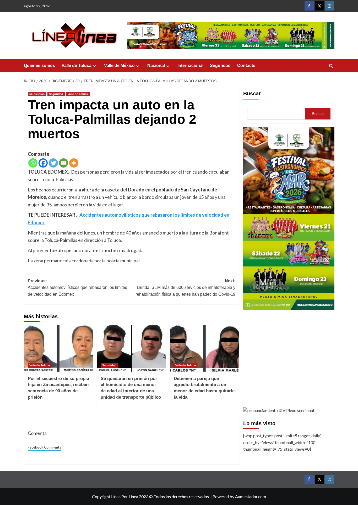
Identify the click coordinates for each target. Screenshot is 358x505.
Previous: (77, 287)
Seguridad (220, 65)
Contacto (246, 65)
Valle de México (119, 65)
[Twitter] (53, 163)
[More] (73, 163)
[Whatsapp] (32, 163)
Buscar (252, 93)
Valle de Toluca (76, 65)
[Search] (331, 66)
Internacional (190, 65)
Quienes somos (39, 65)
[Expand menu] (94, 66)
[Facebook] (43, 163)
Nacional (156, 65)
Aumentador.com (250, 496)
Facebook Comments (44, 447)
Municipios (37, 94)
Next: (185, 287)
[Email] (63, 163)
